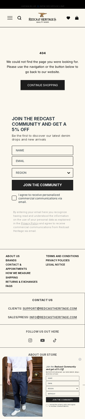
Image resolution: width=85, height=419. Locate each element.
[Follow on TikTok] (54, 340)
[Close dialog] (80, 359)
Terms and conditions (62, 256)
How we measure (18, 273)
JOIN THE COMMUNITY (42, 185)
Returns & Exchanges (22, 281)
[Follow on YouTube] (42, 340)
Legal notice (55, 264)
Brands (11, 260)
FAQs (9, 286)
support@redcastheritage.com (50, 308)
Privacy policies (58, 260)
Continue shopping (42, 85)
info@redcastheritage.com (53, 317)
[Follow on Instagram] (30, 340)
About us (13, 256)
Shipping (12, 277)
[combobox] (41, 172)
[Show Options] (68, 172)
